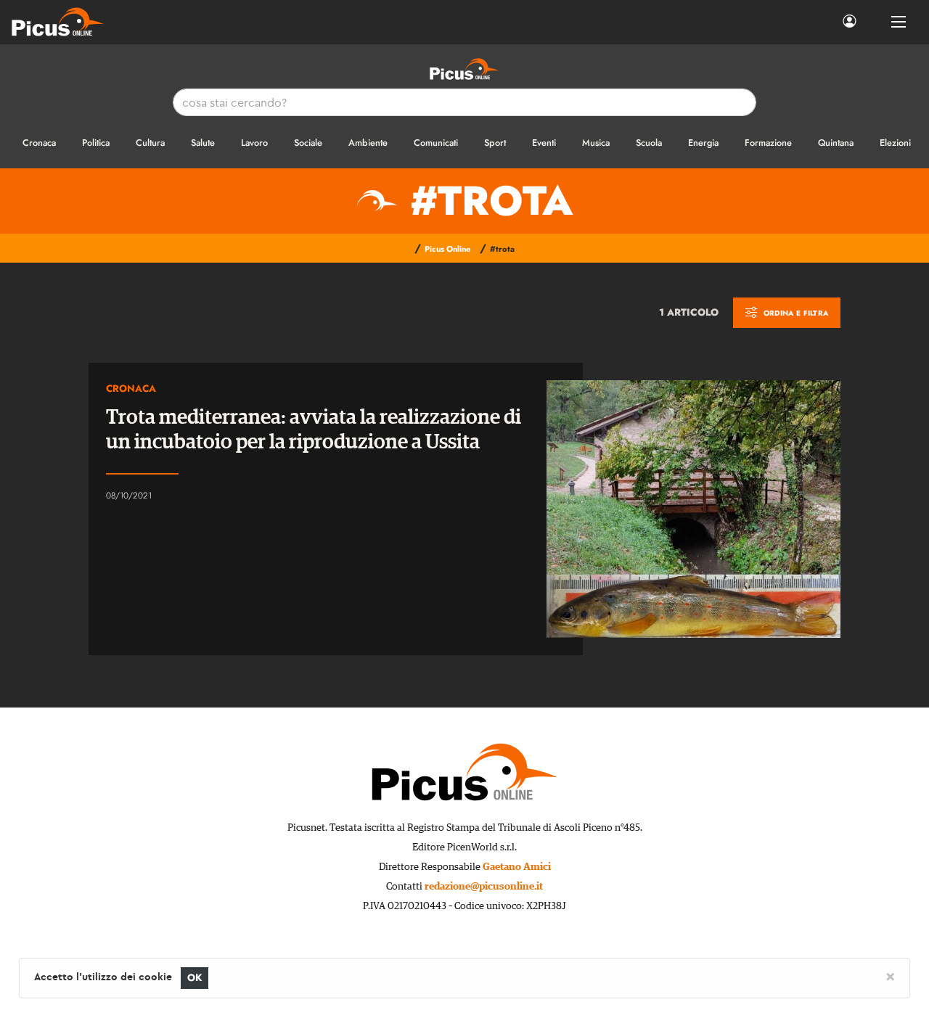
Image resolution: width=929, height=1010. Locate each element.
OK (194, 978)
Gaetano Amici (517, 867)
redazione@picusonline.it (484, 887)
